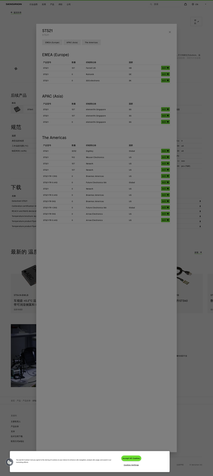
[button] (9, 462)
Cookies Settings (131, 465)
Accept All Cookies (131, 458)
